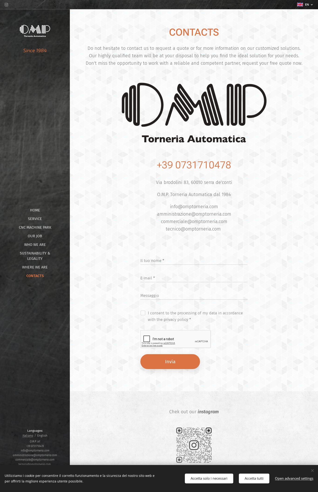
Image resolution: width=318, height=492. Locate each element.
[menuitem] (34, 210)
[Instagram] (6, 5)
